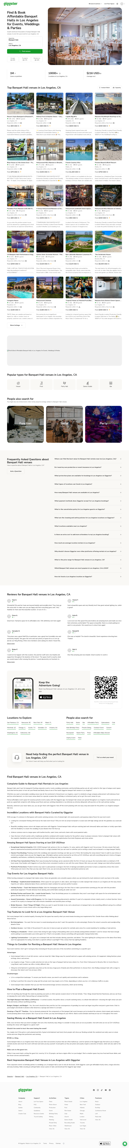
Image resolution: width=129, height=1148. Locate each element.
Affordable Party (93, 723)
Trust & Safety (38, 1117)
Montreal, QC (11, 728)
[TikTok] (102, 1090)
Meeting (51, 1120)
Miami (81, 1114)
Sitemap (58, 1143)
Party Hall (69, 723)
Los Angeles (83, 1101)
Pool (65, 1108)
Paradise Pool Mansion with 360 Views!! (20, 209)
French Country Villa (73, 163)
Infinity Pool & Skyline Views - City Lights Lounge (49, 117)
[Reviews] (110, 1090)
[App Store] (45, 697)
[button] (125, 1144)
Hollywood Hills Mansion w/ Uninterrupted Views (108, 209)
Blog (19, 1104)
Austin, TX (31, 728)
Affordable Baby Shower (101, 733)
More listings (15, 325)
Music (97, 1101)
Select (20, 1111)
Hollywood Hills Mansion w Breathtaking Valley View (49, 163)
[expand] (121, 467)
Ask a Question (15, 471)
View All (51, 1129)
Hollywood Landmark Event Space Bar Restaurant (79, 209)
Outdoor (97, 1104)
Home (66, 1104)
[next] (31, 103)
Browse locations (94, 4)
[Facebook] (94, 1090)
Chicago (82, 1111)
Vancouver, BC (26, 723)
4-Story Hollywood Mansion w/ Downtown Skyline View (49, 209)
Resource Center (39, 1114)
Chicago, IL (22, 728)
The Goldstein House (103, 254)
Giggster (10, 1076)
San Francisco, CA (13, 723)
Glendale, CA (42, 728)
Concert (108, 728)
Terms (45, 1143)
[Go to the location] (20, 103)
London (82, 1117)
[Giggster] (10, 4)
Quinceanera (105, 723)
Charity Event (70, 738)
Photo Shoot (53, 1104)
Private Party (53, 1123)
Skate (78, 723)
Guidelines (37, 1111)
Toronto (82, 1123)
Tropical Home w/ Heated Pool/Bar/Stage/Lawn (79, 300)
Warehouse (67, 1126)
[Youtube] (106, 1090)
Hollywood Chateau (43, 300)
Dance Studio (68, 1120)
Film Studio (67, 1111)
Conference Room (100, 1111)
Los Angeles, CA (31, 1076)
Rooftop (97, 1108)
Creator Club (22, 1114)
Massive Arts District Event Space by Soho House (108, 300)
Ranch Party (80, 733)
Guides (20, 1108)
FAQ (35, 1104)
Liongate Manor (12, 300)
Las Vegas (83, 1126)
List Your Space (109, 4)
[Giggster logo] (25, 1090)
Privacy (51, 1143)
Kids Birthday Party (72, 728)
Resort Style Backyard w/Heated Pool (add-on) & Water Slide (20, 117)
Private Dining (86, 728)
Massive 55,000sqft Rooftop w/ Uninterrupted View (108, 117)
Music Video (52, 1126)
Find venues (26, 51)
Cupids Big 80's (71, 117)
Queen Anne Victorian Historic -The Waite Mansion (49, 254)
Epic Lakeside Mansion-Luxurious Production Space (79, 254)
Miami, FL (48, 723)
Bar (84, 723)
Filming (51, 1117)
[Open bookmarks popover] (31, 95)
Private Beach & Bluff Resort (105, 163)
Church (66, 1117)
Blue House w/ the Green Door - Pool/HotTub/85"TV (20, 163)
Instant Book (105, 88)
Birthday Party (53, 1114)
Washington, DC (12, 733)
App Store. (110, 703)
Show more (11, 644)
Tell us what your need (105, 757)
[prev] (9, 103)
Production (52, 1108)
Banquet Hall (19, 1076)
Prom (89, 733)
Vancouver (83, 1120)
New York (83, 1104)
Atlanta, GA (53, 728)
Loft (96, 1114)
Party (50, 1101)
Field (79, 738)
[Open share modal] (27, 95)
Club (113, 723)
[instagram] (98, 1090)
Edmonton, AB (25, 733)
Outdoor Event (99, 728)
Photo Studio (68, 1101)
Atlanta (82, 1108)
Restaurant (70, 733)
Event (51, 1111)
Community (37, 1108)
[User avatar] (121, 3)
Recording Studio (69, 1123)
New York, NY (37, 723)
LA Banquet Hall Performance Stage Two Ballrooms (20, 254)
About (20, 1101)
